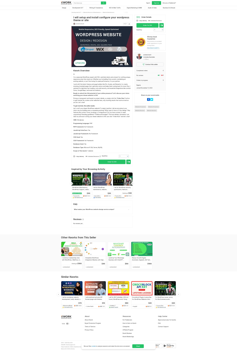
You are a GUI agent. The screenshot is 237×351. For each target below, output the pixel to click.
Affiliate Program (128, 330)
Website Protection (140, 107)
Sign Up (156, 3)
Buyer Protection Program (93, 323)
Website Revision (140, 110)
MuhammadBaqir (67, 305)
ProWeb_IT (113, 305)
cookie (93, 346)
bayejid (135, 306)
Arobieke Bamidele (149, 57)
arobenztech (147, 55)
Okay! (138, 346)
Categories (126, 326)
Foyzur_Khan (76, 196)
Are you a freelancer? (169, 3)
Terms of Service (90, 326)
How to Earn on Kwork (129, 323)
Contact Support (163, 326)
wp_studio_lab (98, 196)
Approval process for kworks (167, 320)
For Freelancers (127, 320)
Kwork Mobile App (128, 336)
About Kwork (89, 320)
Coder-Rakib (89, 306)
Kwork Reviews (127, 333)
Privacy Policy (89, 330)
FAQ (159, 323)
